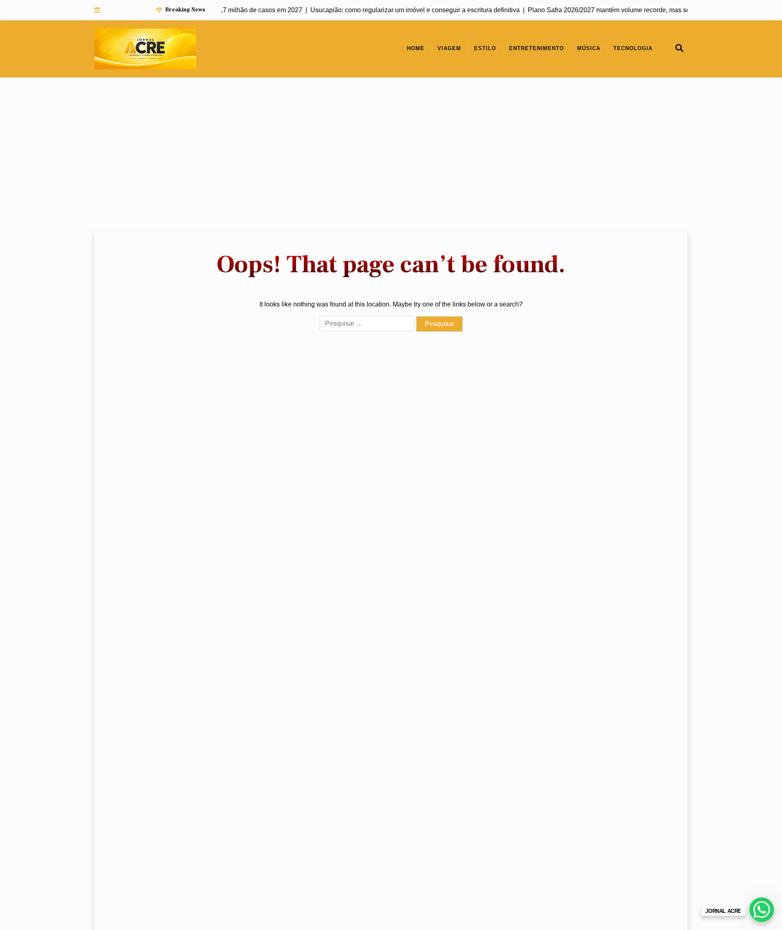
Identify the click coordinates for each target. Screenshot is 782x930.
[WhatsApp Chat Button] (761, 909)
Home (415, 48)
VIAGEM (449, 48)
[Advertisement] (391, 154)
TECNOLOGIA (632, 48)
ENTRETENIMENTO (536, 48)
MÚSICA (588, 48)
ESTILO (485, 48)
